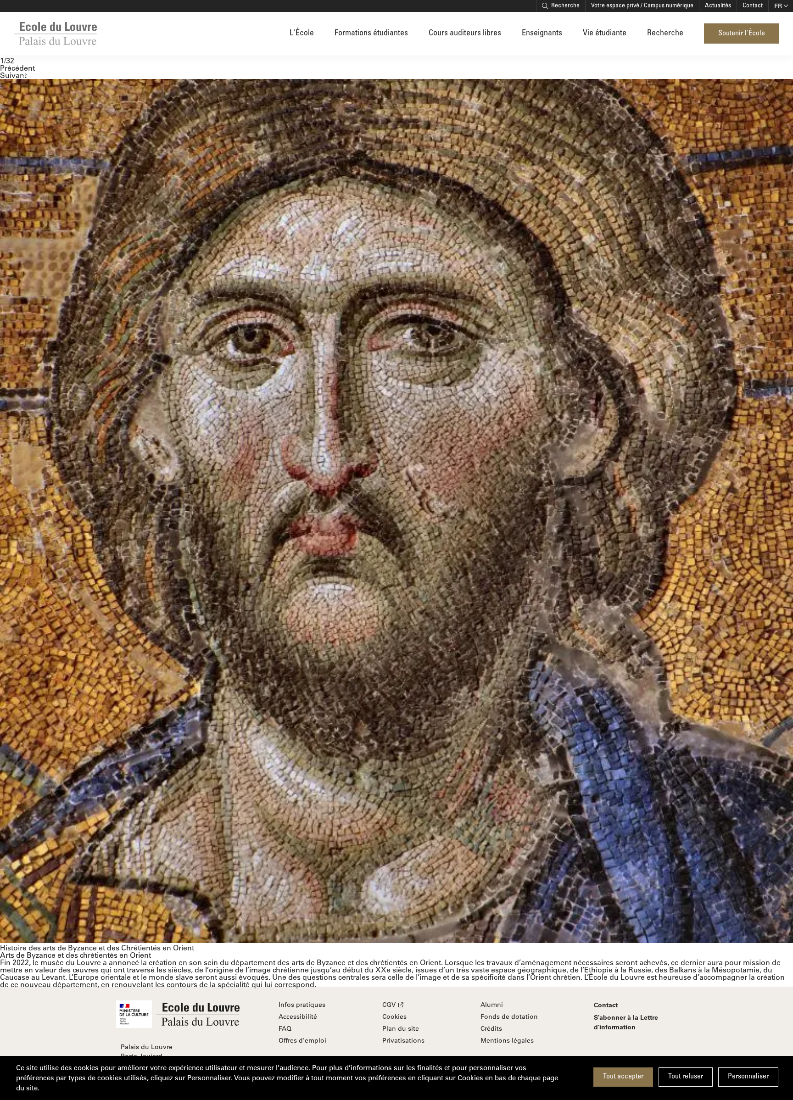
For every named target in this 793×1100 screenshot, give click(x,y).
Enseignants (542, 33)
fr (778, 6)
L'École (302, 33)
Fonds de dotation (509, 1016)
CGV (389, 1004)
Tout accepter (623, 1076)
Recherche (565, 6)
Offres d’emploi (302, 1040)
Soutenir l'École (741, 33)
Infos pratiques (302, 1004)
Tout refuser (685, 1076)
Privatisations (403, 1040)
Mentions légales (507, 1040)
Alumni (491, 1004)
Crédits (491, 1028)
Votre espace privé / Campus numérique (642, 6)
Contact (753, 6)
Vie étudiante (604, 33)
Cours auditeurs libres (465, 33)
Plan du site (400, 1028)
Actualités (718, 6)
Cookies (394, 1016)
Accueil (32, 75)
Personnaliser (748, 1076)
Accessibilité (298, 1016)
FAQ (285, 1028)
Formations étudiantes (371, 33)
